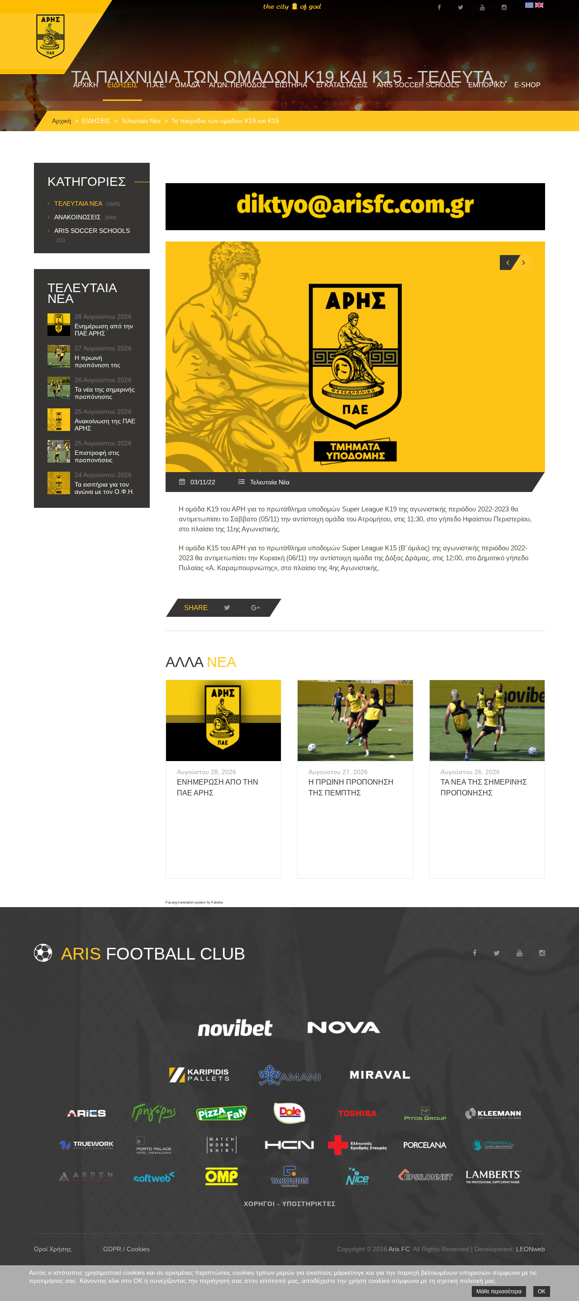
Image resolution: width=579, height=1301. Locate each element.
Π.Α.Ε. (156, 85)
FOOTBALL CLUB (153, 953)
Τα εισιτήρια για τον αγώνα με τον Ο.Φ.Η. (104, 488)
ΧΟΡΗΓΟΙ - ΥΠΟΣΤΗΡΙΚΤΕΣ (290, 1203)
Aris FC (399, 1249)
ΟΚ (542, 1291)
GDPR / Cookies (126, 1249)
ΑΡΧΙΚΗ (85, 85)
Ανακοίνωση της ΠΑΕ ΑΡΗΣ (105, 424)
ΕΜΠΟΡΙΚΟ (486, 85)
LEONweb (530, 1249)
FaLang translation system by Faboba (194, 902)
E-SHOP (527, 85)
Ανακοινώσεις (85, 217)
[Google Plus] (255, 608)
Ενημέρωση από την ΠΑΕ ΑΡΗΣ (104, 329)
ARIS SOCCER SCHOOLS (418, 85)
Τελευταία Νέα (141, 120)
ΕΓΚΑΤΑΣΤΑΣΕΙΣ (342, 85)
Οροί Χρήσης (52, 1249)
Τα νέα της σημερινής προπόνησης (105, 393)
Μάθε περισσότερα (499, 1291)
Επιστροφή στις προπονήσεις (97, 456)
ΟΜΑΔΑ (187, 85)
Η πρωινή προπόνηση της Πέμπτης (97, 365)
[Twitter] (227, 608)
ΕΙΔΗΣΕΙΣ (122, 85)
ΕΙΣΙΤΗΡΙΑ (291, 85)
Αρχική (61, 120)
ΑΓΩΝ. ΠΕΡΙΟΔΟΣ (237, 85)
